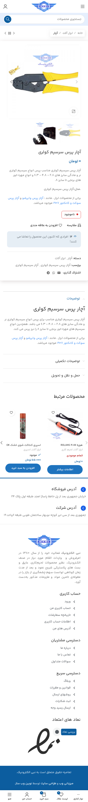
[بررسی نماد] (57, 732)
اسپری (27, 450)
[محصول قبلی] (14, 33)
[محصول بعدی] (5, 33)
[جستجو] (7, 19)
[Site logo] (44, 6)
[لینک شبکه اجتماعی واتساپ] (53, 273)
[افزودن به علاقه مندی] (53, 412)
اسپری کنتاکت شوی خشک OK (23, 445)
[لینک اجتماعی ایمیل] (59, 273)
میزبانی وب (66, 783)
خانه (80, 33)
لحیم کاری (67, 450)
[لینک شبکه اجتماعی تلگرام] (48, 273)
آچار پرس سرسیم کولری (55, 265)
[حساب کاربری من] (5, 6)
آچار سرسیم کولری (26, 265)
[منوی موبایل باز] (82, 6)
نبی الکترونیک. (26, 772)
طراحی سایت (48, 783)
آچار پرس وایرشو (32, 198)
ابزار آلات (67, 33)
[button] (23, 468)
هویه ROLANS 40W (72, 445)
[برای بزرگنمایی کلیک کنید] (73, 111)
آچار (55, 33)
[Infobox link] (44, 508)
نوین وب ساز (23, 783)
